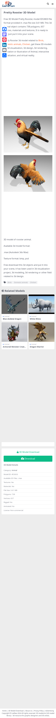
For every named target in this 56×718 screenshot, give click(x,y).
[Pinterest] (4, 39)
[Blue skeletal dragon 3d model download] (14, 304)
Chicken (26, 44)
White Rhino (35, 319)
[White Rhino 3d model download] (41, 304)
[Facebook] (4, 29)
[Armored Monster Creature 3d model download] (14, 332)
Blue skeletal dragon (12, 319)
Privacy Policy (39, 711)
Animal (6, 316)
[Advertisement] (28, 88)
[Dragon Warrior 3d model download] (41, 332)
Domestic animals (12, 44)
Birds (40, 40)
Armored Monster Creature (14, 348)
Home (4, 711)
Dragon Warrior (37, 347)
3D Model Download (16, 711)
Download (29, 458)
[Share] (4, 55)
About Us (28, 711)
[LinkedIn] (4, 44)
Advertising (49, 711)
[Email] (4, 50)
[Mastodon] (4, 34)
